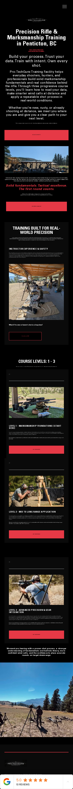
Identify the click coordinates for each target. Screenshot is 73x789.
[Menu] (65, 6)
